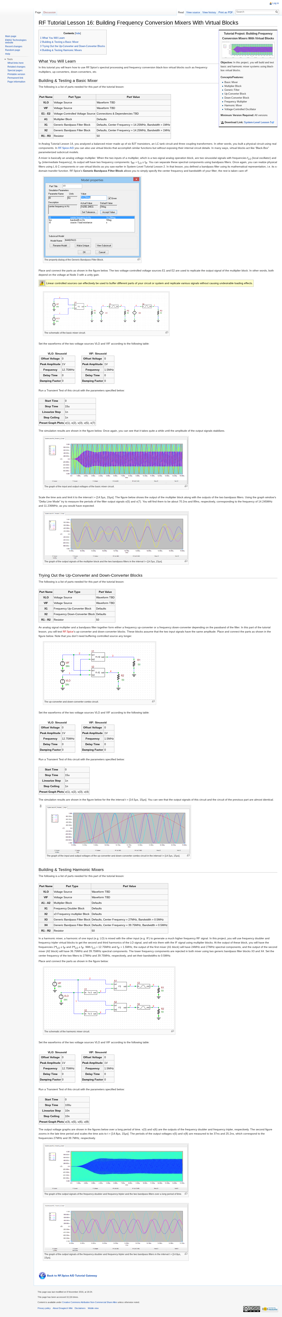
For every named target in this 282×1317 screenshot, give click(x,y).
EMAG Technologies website (15, 41)
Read (181, 12)
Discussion (49, 12)
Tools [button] (10, 59)
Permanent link (15, 78)
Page (38, 12)
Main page (10, 36)
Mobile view (93, 1308)
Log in (275, 3)
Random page (12, 50)
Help (7, 54)
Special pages (14, 70)
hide (78, 33)
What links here (15, 63)
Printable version (16, 74)
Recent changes (13, 46)
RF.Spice (68, 631)
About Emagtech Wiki (63, 1308)
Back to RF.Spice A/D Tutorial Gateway (72, 1275)
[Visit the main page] (17, 15)
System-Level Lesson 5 (257, 122)
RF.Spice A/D (66, 147)
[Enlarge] (138, 259)
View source (193, 12)
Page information (16, 81)
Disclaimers (80, 1308)
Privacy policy (44, 1308)
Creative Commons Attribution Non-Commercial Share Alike (89, 1302)
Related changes (16, 66)
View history (209, 12)
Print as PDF (226, 12)
